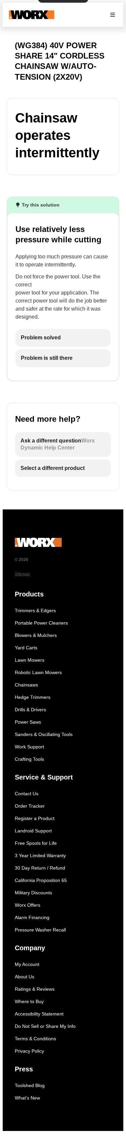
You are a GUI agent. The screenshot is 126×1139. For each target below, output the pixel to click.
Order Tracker (30, 806)
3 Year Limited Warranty (40, 855)
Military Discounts (33, 892)
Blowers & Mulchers (36, 635)
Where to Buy (29, 1001)
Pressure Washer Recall (40, 929)
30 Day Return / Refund (40, 868)
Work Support (29, 746)
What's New (27, 1098)
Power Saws (28, 722)
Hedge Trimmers (32, 697)
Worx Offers (27, 905)
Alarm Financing (32, 917)
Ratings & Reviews (34, 989)
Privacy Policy (29, 1051)
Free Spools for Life (36, 843)
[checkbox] (63, 338)
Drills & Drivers (30, 709)
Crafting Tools (29, 759)
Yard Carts (26, 647)
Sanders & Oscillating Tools (44, 734)
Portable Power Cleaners (41, 623)
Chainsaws (26, 684)
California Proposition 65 (41, 880)
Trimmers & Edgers (35, 610)
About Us (24, 976)
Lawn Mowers (29, 660)
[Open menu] (112, 15)
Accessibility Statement (39, 1013)
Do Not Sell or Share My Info (45, 1026)
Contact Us (26, 793)
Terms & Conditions (35, 1038)
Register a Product (34, 818)
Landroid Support (33, 830)
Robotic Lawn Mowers (38, 672)
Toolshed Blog (30, 1085)
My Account (27, 964)
